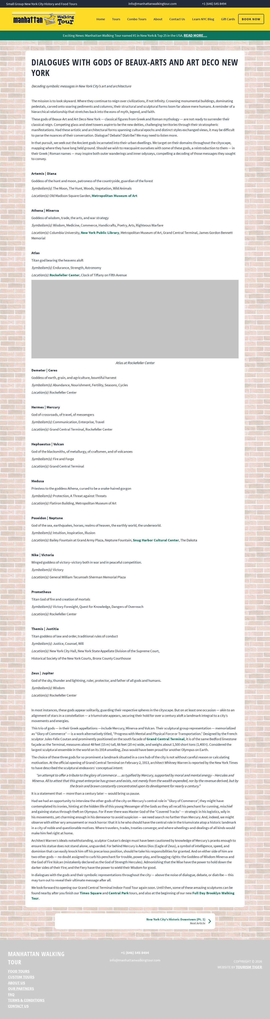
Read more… (195, 35)
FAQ (11, 994)
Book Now (251, 19)
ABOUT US (16, 982)
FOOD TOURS (19, 971)
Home (100, 19)
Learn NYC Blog (203, 19)
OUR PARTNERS (21, 988)
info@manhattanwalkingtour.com (152, 3)
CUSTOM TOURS (21, 976)
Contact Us (177, 19)
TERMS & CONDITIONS (26, 1000)
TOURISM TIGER (249, 967)
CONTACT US (18, 1006)
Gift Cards (228, 19)
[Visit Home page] (43, 19)
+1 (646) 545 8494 (214, 3)
